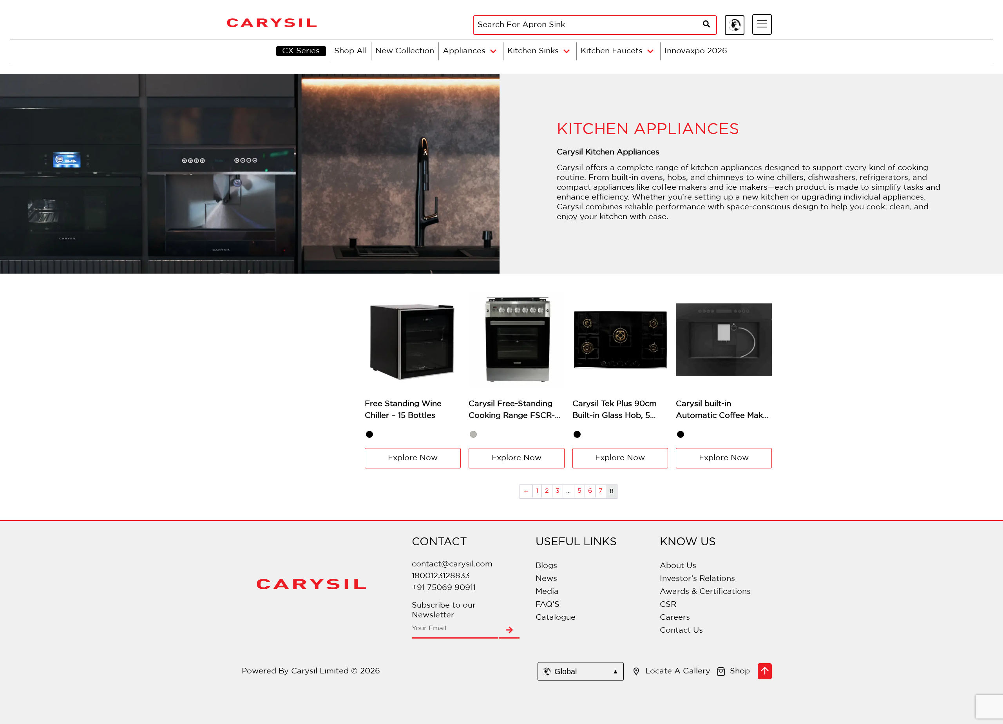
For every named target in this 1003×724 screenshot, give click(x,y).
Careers (675, 617)
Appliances (464, 50)
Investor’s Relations (697, 578)
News (546, 578)
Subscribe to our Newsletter (444, 610)
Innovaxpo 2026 (695, 50)
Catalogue (556, 617)
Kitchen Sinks (533, 50)
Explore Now (413, 457)
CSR (668, 604)
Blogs (546, 565)
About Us (678, 565)
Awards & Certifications (705, 591)
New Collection (404, 50)
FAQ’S (547, 604)
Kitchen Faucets (612, 50)
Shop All (350, 50)
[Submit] (509, 631)
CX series (301, 50)
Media (547, 591)
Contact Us (681, 630)
